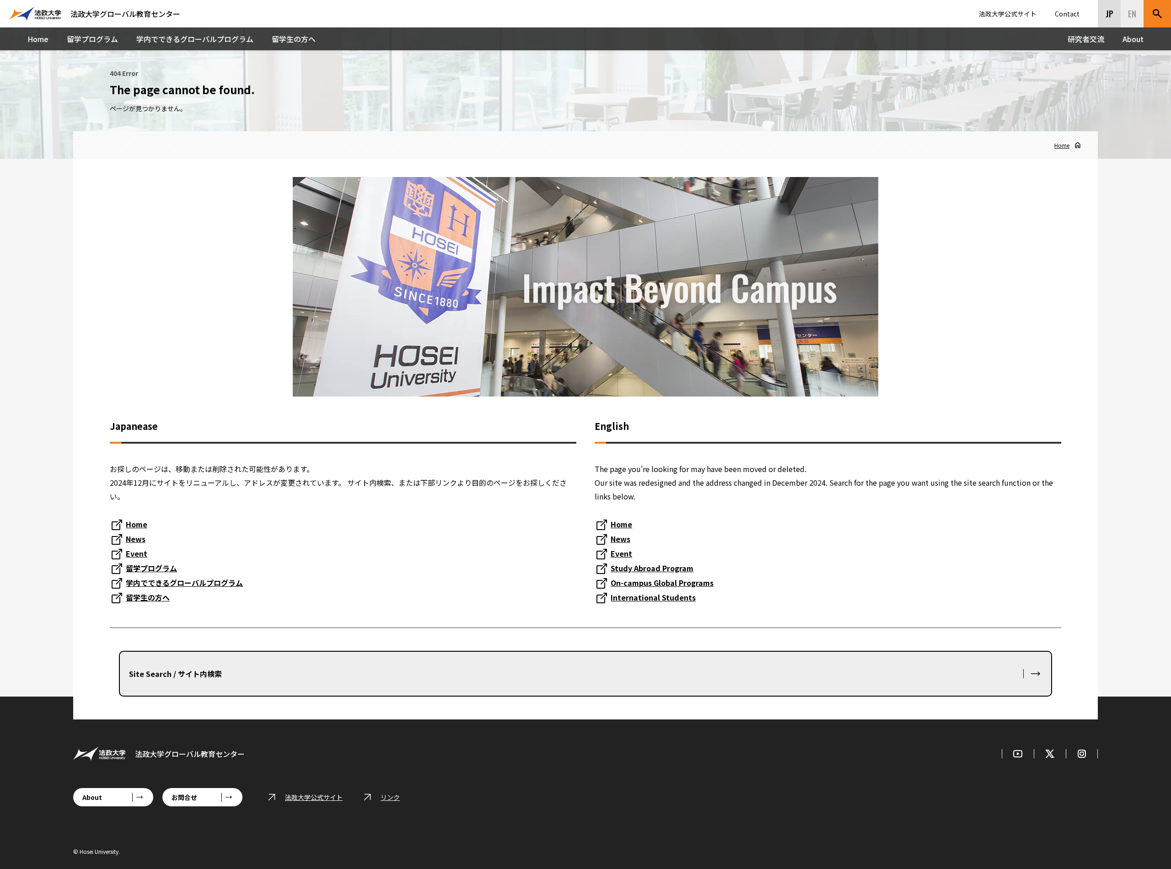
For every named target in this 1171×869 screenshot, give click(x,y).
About (1133, 38)
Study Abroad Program (652, 568)
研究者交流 (1086, 38)
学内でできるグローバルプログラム (194, 38)
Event (136, 553)
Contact (1067, 13)
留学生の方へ (294, 38)
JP (1109, 14)
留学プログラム (92, 38)
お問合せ (184, 797)
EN (1132, 14)
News (135, 538)
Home (37, 38)
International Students (653, 597)
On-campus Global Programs (662, 582)
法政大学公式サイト (1008, 13)
